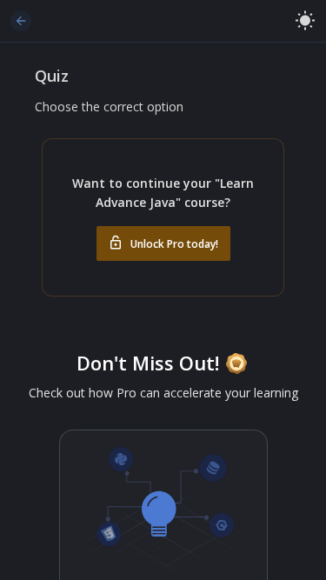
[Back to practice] (20, 20)
